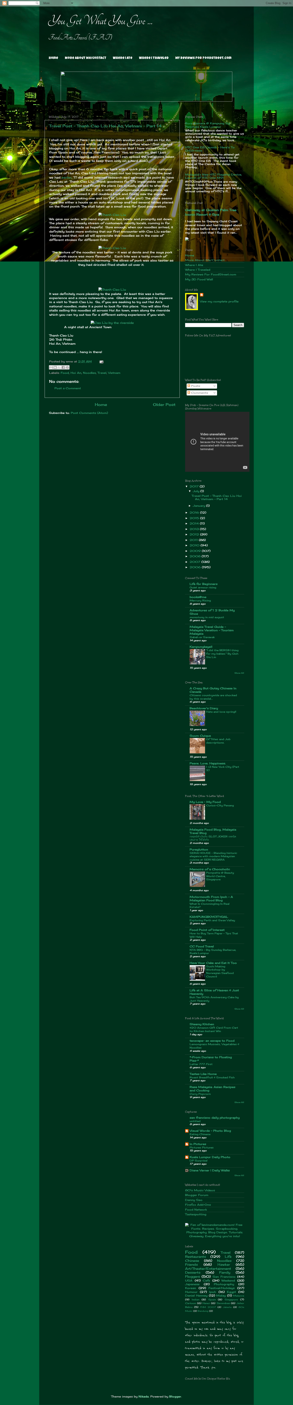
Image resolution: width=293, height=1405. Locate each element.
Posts (195, 386)
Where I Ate (122, 58)
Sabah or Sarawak (202, 637)
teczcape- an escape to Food (212, 1040)
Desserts (192, 1272)
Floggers (192, 1276)
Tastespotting (195, 1214)
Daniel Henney (196, 1295)
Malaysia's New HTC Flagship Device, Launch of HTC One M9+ (213, 176)
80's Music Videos (200, 1190)
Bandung (203, 1311)
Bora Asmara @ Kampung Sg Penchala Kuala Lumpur (207, 125)
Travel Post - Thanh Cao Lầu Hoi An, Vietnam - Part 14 (105, 125)
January (199, 505)
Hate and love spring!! (221, 711)
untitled (195, 1121)
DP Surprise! (198, 1160)
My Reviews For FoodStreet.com (203, 58)
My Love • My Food (205, 802)
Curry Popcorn (200, 1093)
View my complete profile (219, 301)
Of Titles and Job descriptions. (218, 741)
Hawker (223, 1264)
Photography (224, 1284)
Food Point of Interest (207, 930)
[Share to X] (59, 367)
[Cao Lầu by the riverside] (112, 323)
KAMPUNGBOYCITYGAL (209, 916)
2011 (194, 540)
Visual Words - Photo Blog (210, 1130)
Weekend (228, 1280)
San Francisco (224, 1276)
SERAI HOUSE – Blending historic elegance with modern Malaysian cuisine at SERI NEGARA (213, 856)
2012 (195, 534)
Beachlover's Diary (204, 708)
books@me (198, 597)
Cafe (206, 1280)
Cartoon (190, 1303)
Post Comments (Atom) (89, 413)
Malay (221, 1295)
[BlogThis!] (55, 367)
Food (65, 372)
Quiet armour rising (203, 587)
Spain (212, 1299)
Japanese (192, 1284)
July (196, 491)
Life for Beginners (203, 584)
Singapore (231, 1299)
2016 (195, 512)
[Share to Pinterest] (67, 367)
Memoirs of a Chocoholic (210, 869)
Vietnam (114, 372)
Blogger (175, 1396)
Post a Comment (67, 388)
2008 (196, 556)
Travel (102, 372)
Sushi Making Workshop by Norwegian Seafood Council (220, 971)
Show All (239, 673)
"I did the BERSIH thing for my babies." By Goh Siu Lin (222, 653)
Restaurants (195, 1257)
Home (53, 58)
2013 (195, 529)
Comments (199, 392)
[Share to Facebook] (63, 367)
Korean (190, 1288)
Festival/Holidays (221, 1288)
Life (228, 1257)
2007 (195, 562)
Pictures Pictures (202, 1147)
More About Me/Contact (85, 58)
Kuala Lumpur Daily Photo (210, 1157)
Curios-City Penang (220, 805)
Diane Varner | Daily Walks (210, 1170)
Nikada (144, 1396)
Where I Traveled (154, 58)
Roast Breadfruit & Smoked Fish (212, 1077)
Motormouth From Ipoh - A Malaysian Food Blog (211, 898)
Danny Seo (193, 1200)
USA (188, 1280)
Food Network (196, 1209)
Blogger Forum (196, 1195)
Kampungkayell (201, 646)
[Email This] (51, 367)
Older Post (164, 404)
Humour (191, 1292)
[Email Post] (100, 361)
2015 (195, 518)
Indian (195, 1299)
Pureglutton (199, 849)
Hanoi (206, 1303)
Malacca (238, 1295)
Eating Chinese (200, 1134)
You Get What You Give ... (100, 20)
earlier (67, 177)
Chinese (192, 1261)
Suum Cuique (200, 735)
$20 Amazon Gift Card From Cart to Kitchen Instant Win (214, 1029)
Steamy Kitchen (202, 1024)
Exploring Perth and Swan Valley (212, 920)
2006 (196, 567)
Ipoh (212, 1292)
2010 (195, 545)
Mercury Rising (200, 600)
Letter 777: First (201, 1064)
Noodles (89, 372)
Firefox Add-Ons (198, 1204)
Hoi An (76, 372)
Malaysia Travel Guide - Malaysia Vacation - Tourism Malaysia (212, 630)
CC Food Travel (202, 946)
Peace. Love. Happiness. (208, 763)
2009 (196, 551)
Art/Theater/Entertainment (208, 1269)
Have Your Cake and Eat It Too (213, 963)
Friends (191, 1264)
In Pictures (198, 1144)
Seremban (223, 1303)
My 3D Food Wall (199, 279)
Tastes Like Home (203, 1074)
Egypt (231, 1292)
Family (224, 1272)
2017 (195, 486)
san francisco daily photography (215, 1117)
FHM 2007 (208, 1307)
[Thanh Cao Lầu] (112, 214)
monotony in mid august (207, 617)
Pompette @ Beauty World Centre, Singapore (220, 876)
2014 (195, 523)
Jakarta (227, 1307)
